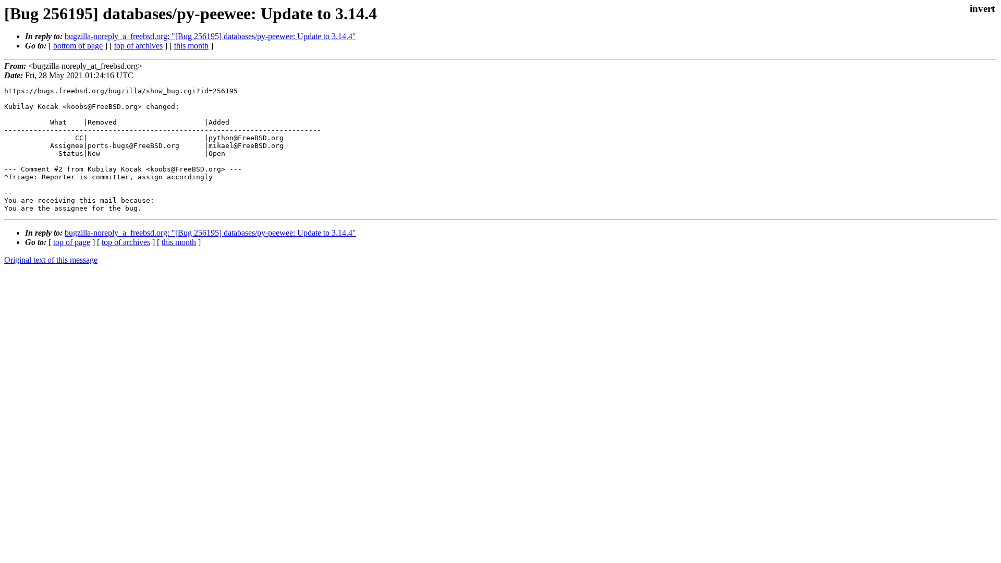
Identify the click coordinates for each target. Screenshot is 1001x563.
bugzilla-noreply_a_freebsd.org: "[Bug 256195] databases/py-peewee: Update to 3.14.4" (210, 36)
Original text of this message (50, 259)
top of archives (138, 45)
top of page (71, 242)
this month (191, 45)
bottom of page (78, 45)
